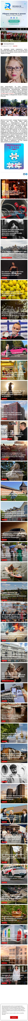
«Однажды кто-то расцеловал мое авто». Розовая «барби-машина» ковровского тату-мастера (14, 350)
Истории (4, 237)
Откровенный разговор (7, 680)
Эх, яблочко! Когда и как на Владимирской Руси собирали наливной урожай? (14, 289)
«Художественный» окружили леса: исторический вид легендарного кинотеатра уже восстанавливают (14, 652)
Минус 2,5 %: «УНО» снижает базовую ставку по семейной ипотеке (14, 410)
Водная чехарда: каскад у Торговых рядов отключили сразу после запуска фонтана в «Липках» (14, 310)
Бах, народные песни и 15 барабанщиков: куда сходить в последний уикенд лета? (14, 189)
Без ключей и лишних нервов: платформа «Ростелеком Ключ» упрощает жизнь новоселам (14, 431)
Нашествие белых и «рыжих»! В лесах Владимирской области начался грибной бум (14, 914)
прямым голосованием (7, 93)
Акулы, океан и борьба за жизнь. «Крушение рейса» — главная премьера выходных (14, 632)
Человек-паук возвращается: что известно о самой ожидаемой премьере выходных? (14, 209)
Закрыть (14, 1017)
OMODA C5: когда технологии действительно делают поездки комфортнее (14, 874)
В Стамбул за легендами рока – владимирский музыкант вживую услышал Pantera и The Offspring (14, 451)
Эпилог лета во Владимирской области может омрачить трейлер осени (14, 551)
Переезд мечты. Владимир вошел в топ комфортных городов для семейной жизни (14, 793)
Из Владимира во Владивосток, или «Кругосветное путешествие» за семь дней (14, 249)
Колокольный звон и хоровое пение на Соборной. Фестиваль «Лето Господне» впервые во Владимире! (14, 612)
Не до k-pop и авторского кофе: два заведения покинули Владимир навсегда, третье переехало (14, 370)
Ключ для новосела (6, 439)
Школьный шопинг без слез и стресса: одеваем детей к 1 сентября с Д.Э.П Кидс (14, 813)
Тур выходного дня (6, 257)
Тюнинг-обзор (5, 358)
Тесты (3, 297)
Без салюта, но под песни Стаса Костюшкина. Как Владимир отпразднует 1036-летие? (14, 269)
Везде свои (5, 459)
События (15, 46)
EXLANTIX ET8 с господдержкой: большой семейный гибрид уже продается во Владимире (14, 531)
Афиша (3, 197)
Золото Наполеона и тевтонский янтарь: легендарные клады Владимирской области (14, 713)
